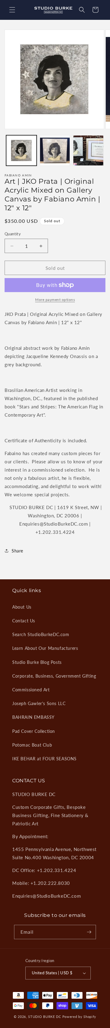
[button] (12, 9)
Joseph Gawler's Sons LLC (38, 703)
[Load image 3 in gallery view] (88, 150)
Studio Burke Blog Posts (37, 662)
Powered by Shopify (79, 1017)
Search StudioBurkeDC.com (40, 634)
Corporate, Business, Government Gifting (54, 676)
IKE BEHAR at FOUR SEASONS (44, 758)
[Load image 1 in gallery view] (21, 150)
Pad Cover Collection (33, 731)
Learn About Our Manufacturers (45, 648)
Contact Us (23, 620)
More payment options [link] (55, 299)
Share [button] (17, 550)
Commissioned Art (31, 689)
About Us (21, 607)
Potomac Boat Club (32, 744)
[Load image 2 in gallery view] (55, 150)
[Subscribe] (89, 932)
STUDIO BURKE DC (44, 1017)
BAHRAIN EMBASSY (33, 717)
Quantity (13, 233)
